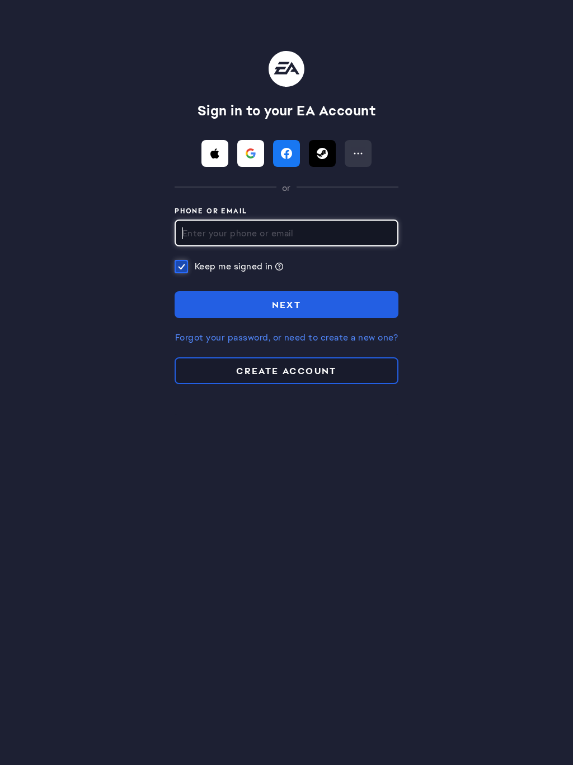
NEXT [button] (287, 305)
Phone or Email (211, 212)
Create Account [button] (286, 371)
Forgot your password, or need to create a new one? (286, 337)
